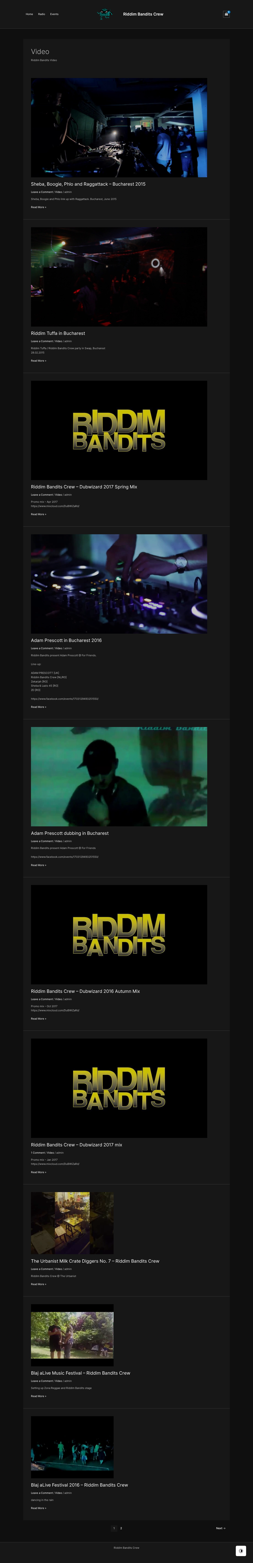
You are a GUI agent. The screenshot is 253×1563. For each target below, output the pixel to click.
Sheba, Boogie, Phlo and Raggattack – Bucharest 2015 (88, 184)
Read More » (38, 207)
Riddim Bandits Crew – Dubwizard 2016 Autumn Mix (85, 991)
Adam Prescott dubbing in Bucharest (70, 833)
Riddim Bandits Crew (143, 14)
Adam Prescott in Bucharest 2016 (66, 640)
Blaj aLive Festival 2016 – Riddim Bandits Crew (79, 1485)
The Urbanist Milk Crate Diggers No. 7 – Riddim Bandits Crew (95, 1261)
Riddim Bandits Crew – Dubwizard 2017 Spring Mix (84, 486)
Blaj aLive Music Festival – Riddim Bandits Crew (80, 1373)
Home (29, 14)
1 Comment (38, 1152)
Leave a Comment (42, 192)
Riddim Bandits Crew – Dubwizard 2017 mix (76, 1144)
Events (54, 14)
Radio (41, 14)
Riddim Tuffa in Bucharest (58, 333)
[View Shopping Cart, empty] (226, 14)
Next (221, 1528)
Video (58, 192)
